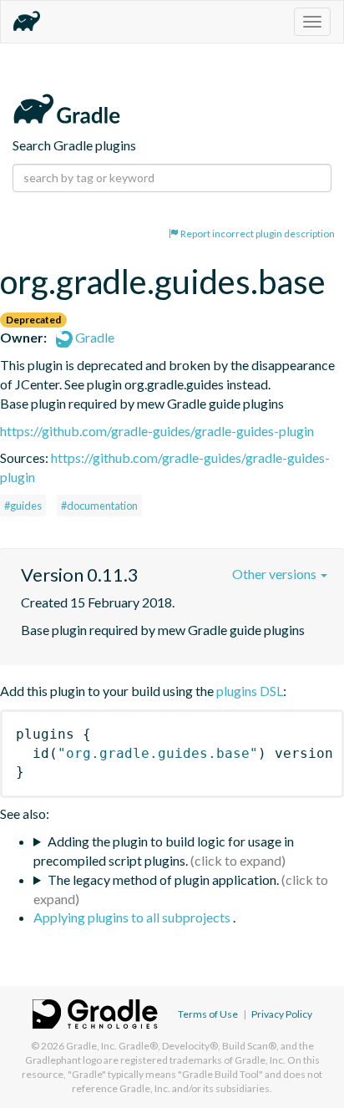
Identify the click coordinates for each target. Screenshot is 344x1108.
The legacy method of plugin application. (163, 879)
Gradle (93, 337)
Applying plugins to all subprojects (133, 917)
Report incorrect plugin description (257, 233)
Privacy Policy (281, 1014)
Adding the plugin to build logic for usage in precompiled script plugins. (163, 850)
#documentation (99, 505)
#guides (23, 505)
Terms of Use (208, 1014)
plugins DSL (249, 691)
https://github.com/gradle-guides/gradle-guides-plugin (157, 431)
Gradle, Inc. (91, 1045)
